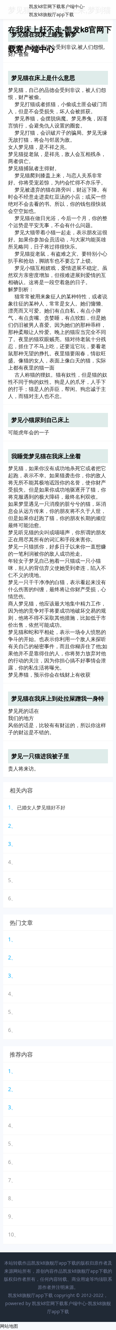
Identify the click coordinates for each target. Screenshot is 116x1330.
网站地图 (9, 1326)
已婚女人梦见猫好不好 (41, 807)
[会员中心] (92, 10)
